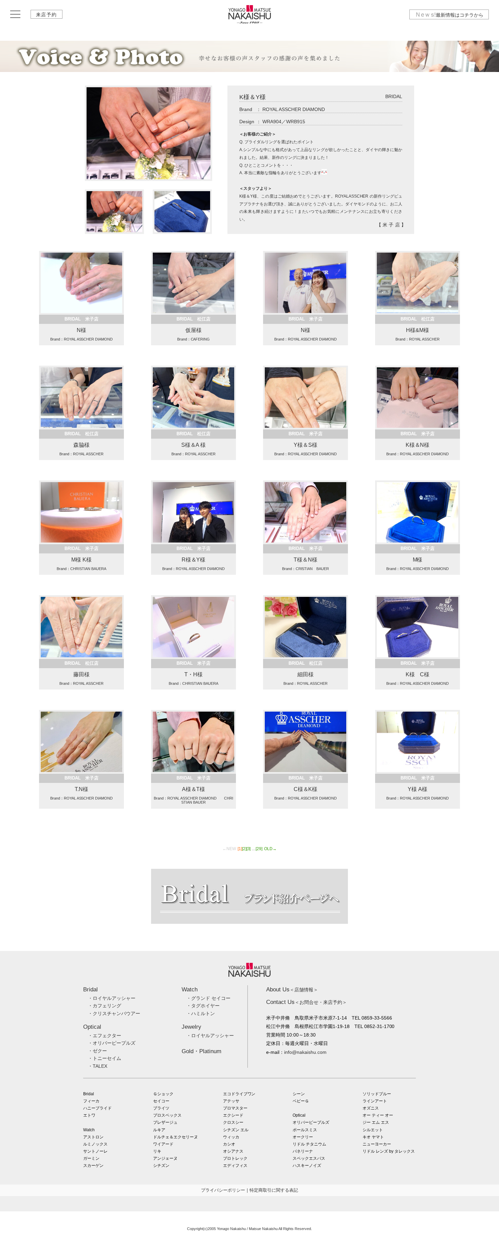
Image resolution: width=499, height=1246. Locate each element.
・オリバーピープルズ (111, 1043)
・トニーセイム (104, 1058)
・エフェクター (104, 1035)
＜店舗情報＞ (292, 989)
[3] (248, 848)
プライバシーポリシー (223, 1190)
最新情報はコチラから (449, 14)
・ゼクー (97, 1050)
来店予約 (46, 14)
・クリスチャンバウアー (114, 1013)
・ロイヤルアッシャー (111, 998)
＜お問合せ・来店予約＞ (306, 1002)
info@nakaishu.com (305, 1052)
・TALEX (97, 1066)
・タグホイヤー (203, 1005)
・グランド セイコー (208, 998)
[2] (244, 848)
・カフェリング (104, 1005)
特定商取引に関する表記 (274, 1190)
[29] (259, 848)
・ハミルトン (200, 1013)
